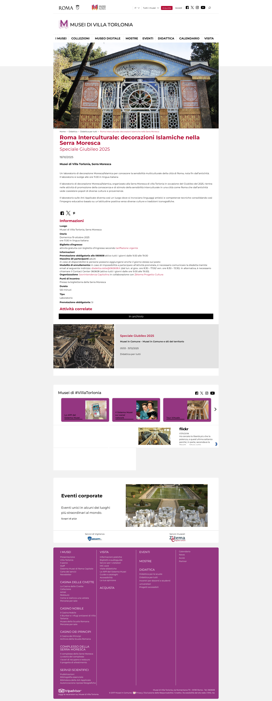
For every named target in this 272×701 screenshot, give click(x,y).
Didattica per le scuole (150, 574)
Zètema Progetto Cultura (149, 274)
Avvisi (182, 558)
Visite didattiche (108, 568)
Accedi (178, 8)
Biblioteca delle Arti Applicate (75, 680)
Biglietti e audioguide (111, 560)
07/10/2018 (195, 439)
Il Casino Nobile (68, 612)
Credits (178, 693)
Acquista (166, 8)
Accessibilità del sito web (194, 693)
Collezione (65, 589)
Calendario (189, 38)
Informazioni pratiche (111, 557)
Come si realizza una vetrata (74, 598)
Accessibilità (106, 577)
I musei (61, 38)
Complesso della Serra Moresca (74, 648)
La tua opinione (108, 580)
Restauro (64, 595)
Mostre (132, 38)
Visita (209, 38)
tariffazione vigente (127, 248)
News (182, 554)
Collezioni (80, 38)
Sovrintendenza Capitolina (94, 274)
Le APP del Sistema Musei (72, 416)
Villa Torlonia (66, 560)
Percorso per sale (68, 601)
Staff (62, 566)
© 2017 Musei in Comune (120, 693)
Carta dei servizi (68, 571)
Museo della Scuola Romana (74, 621)
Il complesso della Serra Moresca (76, 653)
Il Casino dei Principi (70, 636)
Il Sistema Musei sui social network (124, 415)
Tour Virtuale (173, 417)
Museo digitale (107, 38)
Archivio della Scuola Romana (75, 639)
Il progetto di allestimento (73, 662)
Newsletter (65, 574)
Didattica (166, 38)
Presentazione (67, 557)
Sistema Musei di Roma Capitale (76, 568)
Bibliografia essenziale (71, 677)
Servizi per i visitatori (110, 563)
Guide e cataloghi (109, 574)
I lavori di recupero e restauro (75, 659)
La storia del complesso (72, 656)
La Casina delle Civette (71, 586)
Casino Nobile (72, 608)
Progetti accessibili (149, 587)
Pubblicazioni (67, 674)
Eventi (147, 38)
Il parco (64, 563)
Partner (183, 561)
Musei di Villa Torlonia (101, 25)
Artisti (63, 592)
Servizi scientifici (74, 670)
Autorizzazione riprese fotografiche (78, 683)
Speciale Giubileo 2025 (137, 336)
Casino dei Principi (75, 631)
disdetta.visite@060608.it (105, 268)
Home (63, 131)
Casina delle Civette (77, 582)
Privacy (139, 693)
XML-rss (211, 693)
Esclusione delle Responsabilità (158, 693)
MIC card (104, 566)
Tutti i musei (149, 8)
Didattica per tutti (88, 131)
